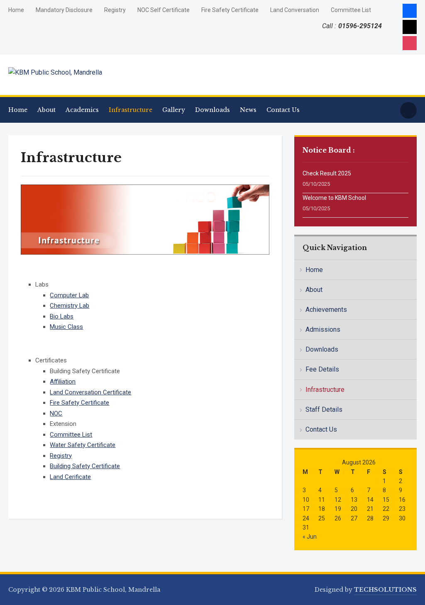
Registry (115, 10)
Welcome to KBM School (334, 197)
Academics (82, 110)
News (248, 110)
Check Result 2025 (327, 173)
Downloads (212, 110)
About (46, 110)
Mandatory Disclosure (64, 10)
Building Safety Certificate (85, 466)
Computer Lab (69, 295)
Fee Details (322, 369)
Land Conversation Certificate (90, 392)
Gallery (173, 110)
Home (16, 10)
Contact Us (283, 110)
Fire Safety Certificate (230, 10)
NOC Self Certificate (163, 10)
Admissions (322, 329)
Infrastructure (130, 110)
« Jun (310, 536)
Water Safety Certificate (82, 445)
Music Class (66, 326)
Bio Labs (61, 316)
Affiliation (63, 381)
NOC (56, 413)
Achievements (326, 309)
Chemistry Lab (69, 305)
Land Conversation (294, 10)
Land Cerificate (70, 477)
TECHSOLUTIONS (385, 589)
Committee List (351, 10)
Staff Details (323, 409)
